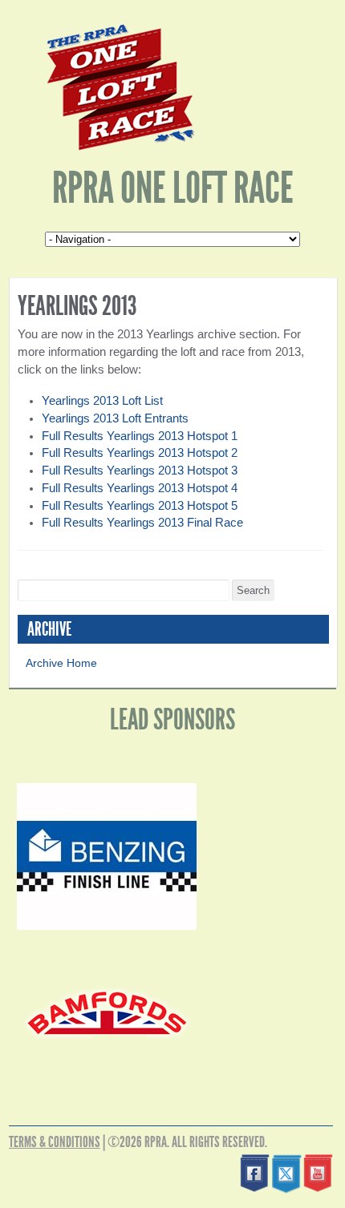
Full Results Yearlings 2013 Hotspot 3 (139, 470)
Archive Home (61, 663)
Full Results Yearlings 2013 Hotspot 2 (139, 452)
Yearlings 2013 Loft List (102, 400)
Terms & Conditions (54, 1142)
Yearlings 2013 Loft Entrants (115, 418)
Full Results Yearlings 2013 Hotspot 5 (139, 505)
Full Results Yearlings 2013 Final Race (142, 522)
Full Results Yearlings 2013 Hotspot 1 (139, 436)
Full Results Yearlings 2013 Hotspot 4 (139, 488)
